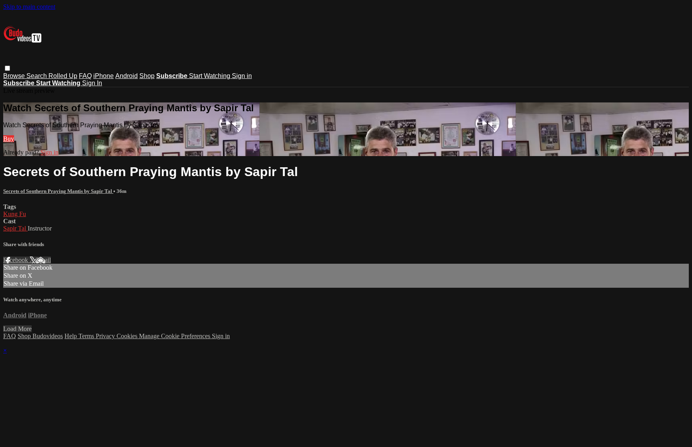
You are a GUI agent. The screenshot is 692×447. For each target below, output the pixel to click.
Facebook (16, 260)
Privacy (106, 336)
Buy (8, 138)
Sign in (242, 75)
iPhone (103, 75)
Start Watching (210, 75)
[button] (7, 68)
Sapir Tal (15, 228)
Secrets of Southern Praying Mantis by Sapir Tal (58, 191)
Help (71, 336)
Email (43, 260)
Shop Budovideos (40, 336)
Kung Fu (14, 213)
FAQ (85, 75)
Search (37, 75)
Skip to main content (29, 6)
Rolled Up (62, 75)
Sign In (92, 83)
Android (126, 75)
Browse (14, 75)
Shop (147, 75)
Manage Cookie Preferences (175, 336)
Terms (87, 336)
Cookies (128, 336)
